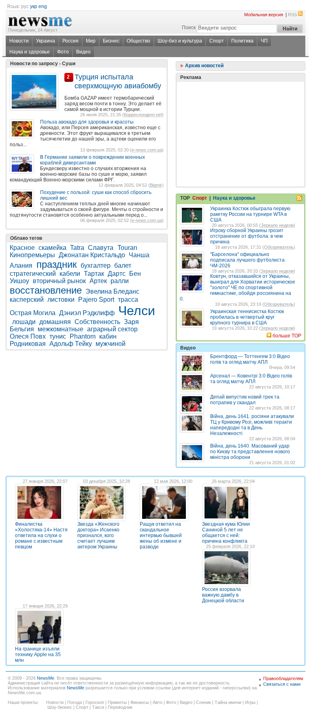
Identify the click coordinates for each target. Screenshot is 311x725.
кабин (108, 336)
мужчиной (111, 343)
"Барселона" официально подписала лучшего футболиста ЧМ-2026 (247, 260)
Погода (74, 702)
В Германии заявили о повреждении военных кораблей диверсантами (92, 160)
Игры (250, 702)
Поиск (189, 27)
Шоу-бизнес (59, 707)
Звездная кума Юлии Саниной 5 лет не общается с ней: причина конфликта (226, 532)
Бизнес (111, 41)
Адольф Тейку (70, 343)
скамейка (52, 247)
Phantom (83, 336)
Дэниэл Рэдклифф (87, 312)
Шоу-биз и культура (180, 41)
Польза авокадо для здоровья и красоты (87, 122)
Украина (45, 41)
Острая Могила (32, 312)
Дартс (117, 273)
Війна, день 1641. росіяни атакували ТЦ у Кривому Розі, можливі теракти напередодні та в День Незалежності (252, 425)
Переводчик (120, 707)
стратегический (33, 273)
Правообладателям (283, 678)
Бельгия (22, 329)
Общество (138, 41)
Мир (91, 41)
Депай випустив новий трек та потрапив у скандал (244, 399)
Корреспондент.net (143, 114)
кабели (70, 273)
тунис (57, 336)
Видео (83, 52)
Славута (101, 247)
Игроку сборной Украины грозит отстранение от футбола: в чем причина (246, 236)
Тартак (94, 273)
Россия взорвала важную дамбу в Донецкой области (223, 594)
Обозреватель (279, 247)
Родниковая (28, 343)
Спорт (216, 41)
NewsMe (45, 678)
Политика (242, 41)
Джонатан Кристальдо (92, 255)
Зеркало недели (277, 225)
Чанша (139, 255)
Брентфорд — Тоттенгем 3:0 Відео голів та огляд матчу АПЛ (250, 359)
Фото (63, 52)
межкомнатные (60, 329)
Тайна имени (228, 702)
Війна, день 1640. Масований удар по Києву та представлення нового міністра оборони (250, 451)
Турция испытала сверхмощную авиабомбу (118, 81)
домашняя (55, 321)
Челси (136, 310)
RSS (292, 14)
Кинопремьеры (32, 255)
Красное (22, 247)
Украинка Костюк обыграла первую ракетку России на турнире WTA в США (250, 214)
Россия (70, 41)
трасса (128, 299)
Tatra (77, 247)
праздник (56, 264)
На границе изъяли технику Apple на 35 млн (38, 654)
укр (33, 6)
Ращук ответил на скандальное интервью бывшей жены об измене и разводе (161, 535)
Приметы (117, 702)
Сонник (203, 702)
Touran (127, 247)
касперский (27, 299)
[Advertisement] (240, 113)
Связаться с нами (281, 684)
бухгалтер (96, 265)
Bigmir (156, 185)
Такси (98, 707)
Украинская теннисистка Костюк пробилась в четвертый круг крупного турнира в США (247, 317)
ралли (120, 280)
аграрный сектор (112, 329)
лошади (24, 321)
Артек (98, 280)
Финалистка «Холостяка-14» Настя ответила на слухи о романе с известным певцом (41, 535)
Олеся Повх (28, 336)
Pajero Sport (96, 299)
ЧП (264, 41)
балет (122, 265)
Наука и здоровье (29, 52)
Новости (19, 41)
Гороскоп (94, 702)
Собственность (97, 321)
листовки (61, 299)
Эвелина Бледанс (112, 291)
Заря (132, 321)
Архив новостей (204, 65)
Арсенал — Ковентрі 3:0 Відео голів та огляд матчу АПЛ (251, 378)
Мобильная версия (263, 14)
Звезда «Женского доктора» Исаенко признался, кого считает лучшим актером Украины (98, 535)
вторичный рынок (59, 280)
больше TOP (287, 336)
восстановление (46, 290)
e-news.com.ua (147, 149)
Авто (157, 702)
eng (42, 6)
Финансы (139, 702)
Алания (22, 265)
